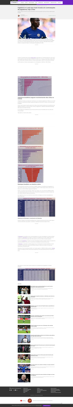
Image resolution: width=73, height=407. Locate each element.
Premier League (28, 39)
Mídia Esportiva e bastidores (42, 390)
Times (36, 2)
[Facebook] (11, 0)
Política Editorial (29, 0)
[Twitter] (12, 0)
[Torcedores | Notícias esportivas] (14, 2)
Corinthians (24, 240)
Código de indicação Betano (55, 390)
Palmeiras (20, 243)
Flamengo (20, 236)
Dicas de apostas (53, 388)
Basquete (38, 392)
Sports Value (33, 57)
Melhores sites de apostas (55, 389)
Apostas (22, 2)
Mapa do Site (19, 0)
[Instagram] (13, 0)
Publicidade (33, 0)
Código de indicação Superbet (56, 392)
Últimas (26, 2)
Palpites (59, 2)
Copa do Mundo (31, 2)
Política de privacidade (24, 0)
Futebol (38, 388)
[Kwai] (16, 0)
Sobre (35, 0)
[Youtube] (15, 0)
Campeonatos (40, 2)
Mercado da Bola (54, 2)
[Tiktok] (12, 390)
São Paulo (25, 237)
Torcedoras (39, 391)
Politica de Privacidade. (39, 405)
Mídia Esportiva (46, 2)
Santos (53, 248)
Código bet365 (53, 391)
